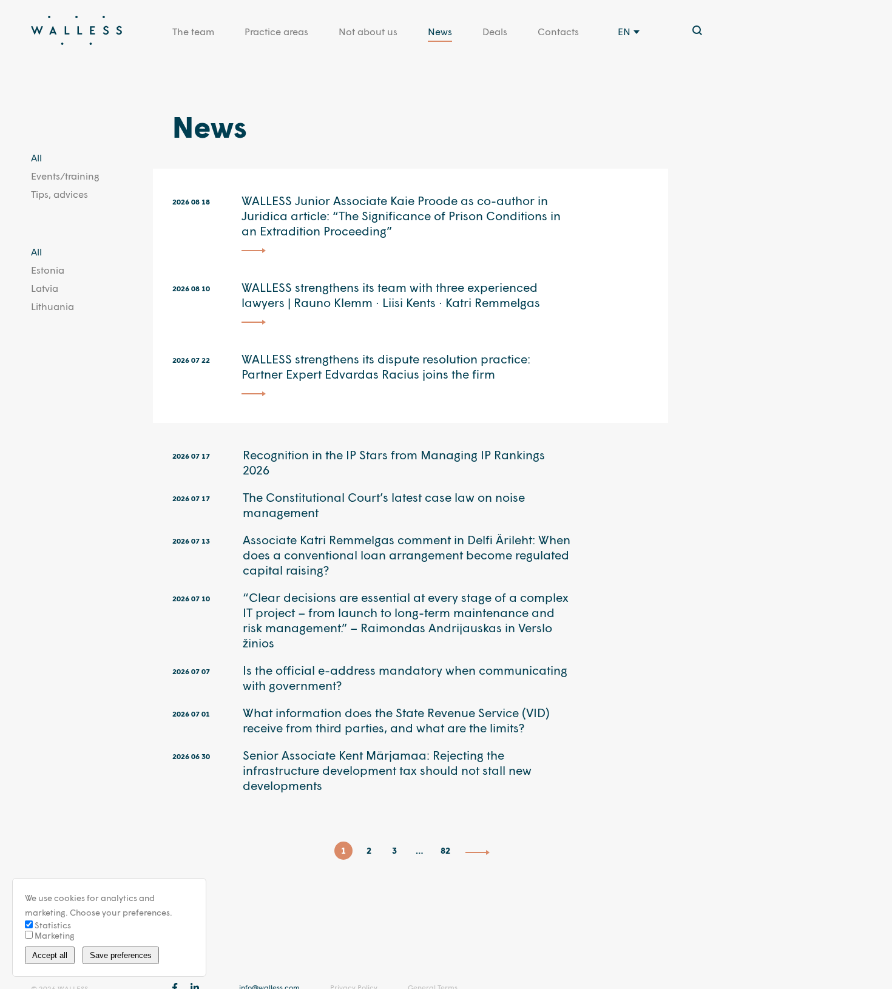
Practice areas (276, 31)
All (36, 157)
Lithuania (52, 306)
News (440, 31)
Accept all (49, 955)
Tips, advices (59, 194)
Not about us (368, 31)
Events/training (65, 175)
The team (193, 31)
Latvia (44, 288)
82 (445, 850)
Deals (494, 31)
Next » (477, 852)
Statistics (52, 925)
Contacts (558, 31)
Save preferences (121, 955)
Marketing (54, 935)
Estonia (47, 269)
